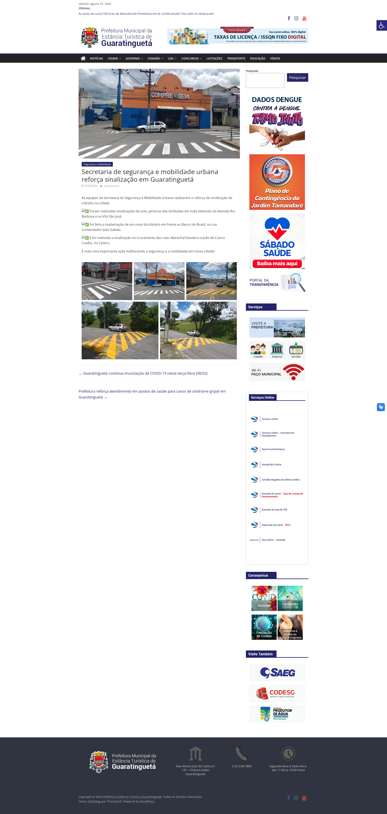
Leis (171, 58)
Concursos (190, 58)
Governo (133, 58)
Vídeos (275, 58)
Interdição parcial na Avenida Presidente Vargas (111, 13)
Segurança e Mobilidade (97, 164)
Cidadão (154, 58)
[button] (382, 25)
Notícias (96, 58)
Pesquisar (252, 71)
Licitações (214, 58)
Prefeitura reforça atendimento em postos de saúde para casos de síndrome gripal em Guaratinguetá (152, 394)
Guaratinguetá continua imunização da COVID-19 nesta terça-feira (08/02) (143, 373)
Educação (257, 58)
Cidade (113, 58)
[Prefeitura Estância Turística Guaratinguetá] (83, 58)
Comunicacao (111, 186)
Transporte (236, 58)
